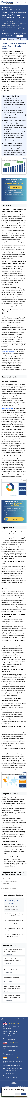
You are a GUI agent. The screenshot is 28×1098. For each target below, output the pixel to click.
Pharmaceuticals (9, 7)
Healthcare (20, 35)
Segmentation (11, 39)
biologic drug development (8, 351)
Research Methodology (23, 39)
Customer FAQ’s (21, 1086)
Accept (24, 1094)
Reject (17, 1094)
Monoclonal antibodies (7, 408)
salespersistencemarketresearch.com (15, 1019)
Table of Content (17, 39)
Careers (7, 1086)
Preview (4, 39)
